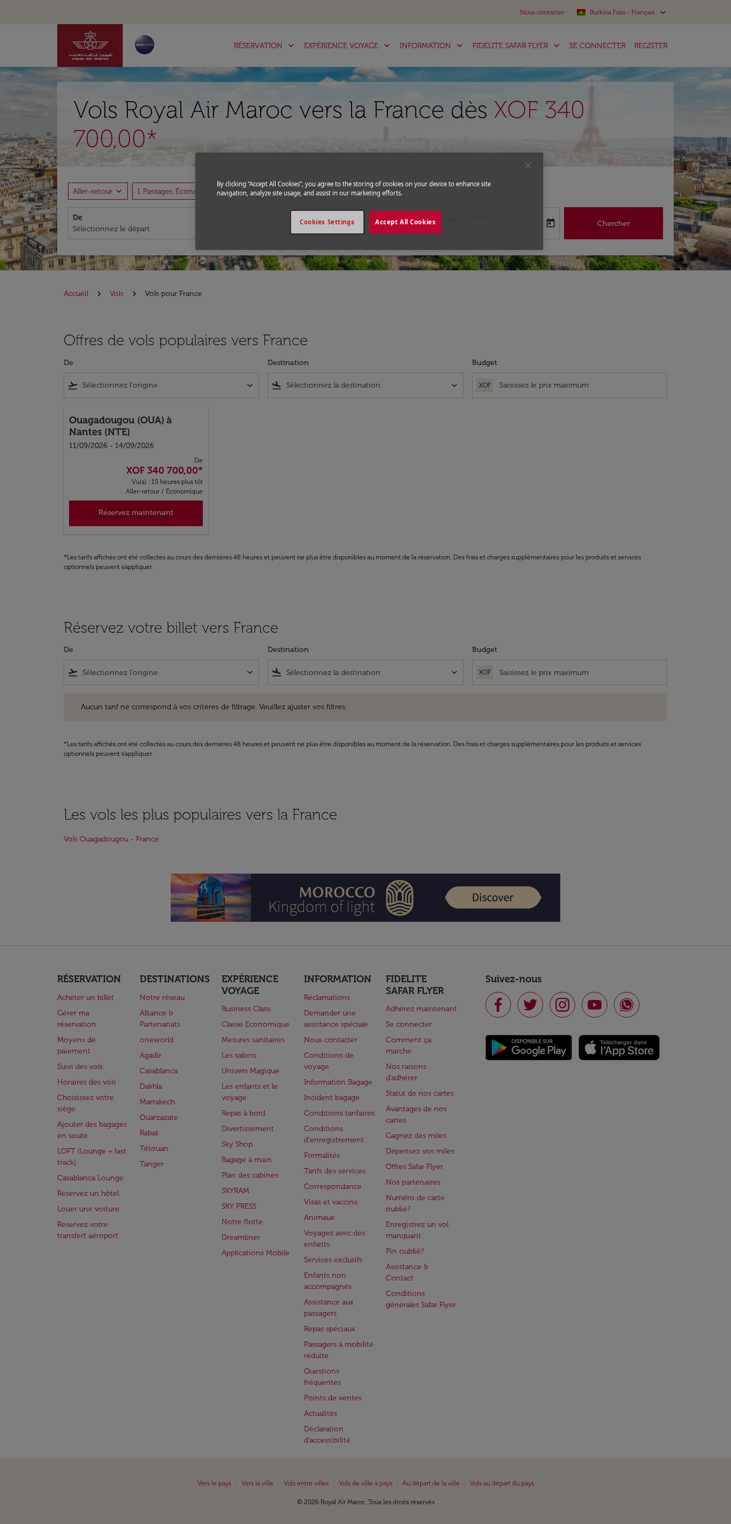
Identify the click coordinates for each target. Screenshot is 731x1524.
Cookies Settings (327, 222)
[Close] (528, 165)
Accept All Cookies (405, 222)
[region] (369, 201)
